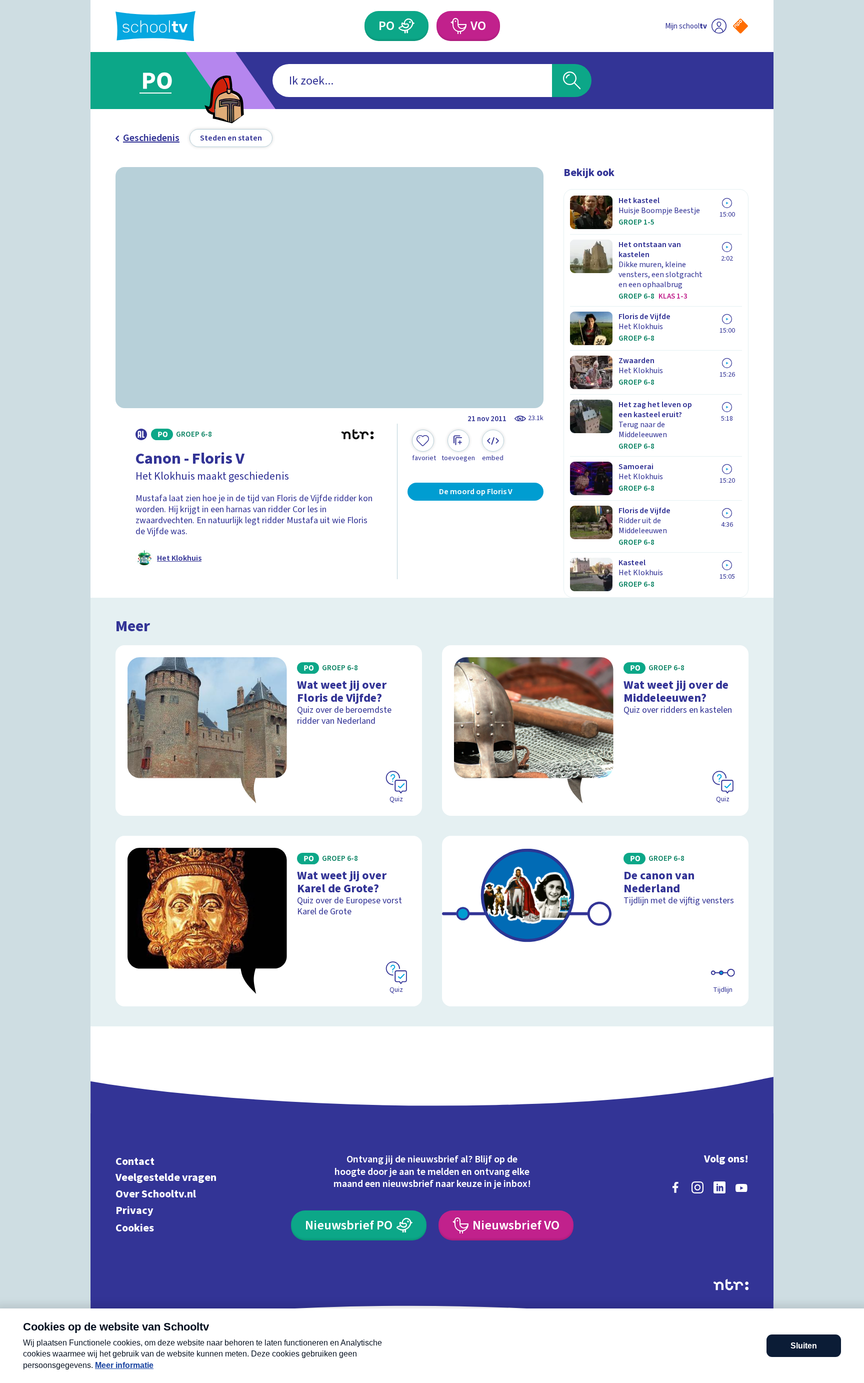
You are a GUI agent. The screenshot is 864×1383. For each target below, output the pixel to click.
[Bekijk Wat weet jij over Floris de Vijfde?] (269, 730)
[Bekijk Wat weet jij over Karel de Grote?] (269, 921)
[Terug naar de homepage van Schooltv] (156, 26)
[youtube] (741, 1187)
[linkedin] (719, 1187)
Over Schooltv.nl (156, 1194)
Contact (135, 1161)
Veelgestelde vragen (166, 1177)
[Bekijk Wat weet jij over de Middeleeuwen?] (595, 730)
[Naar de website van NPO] (740, 26)
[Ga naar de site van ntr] (731, 1284)
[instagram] (697, 1187)
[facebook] (675, 1187)
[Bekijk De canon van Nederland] (595, 921)
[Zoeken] (572, 80)
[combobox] (412, 80)
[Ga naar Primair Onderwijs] (165, 80)
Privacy (135, 1210)
